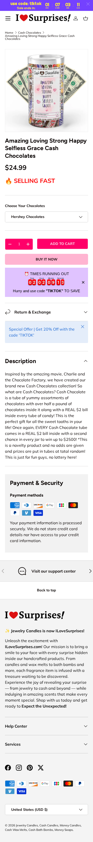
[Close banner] (83, 282)
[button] (86, 18)
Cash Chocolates (29, 32)
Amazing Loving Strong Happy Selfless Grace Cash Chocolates (40, 37)
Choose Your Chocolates (25, 206)
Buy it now (47, 259)
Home (9, 32)
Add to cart (62, 243)
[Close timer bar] (88, 4)
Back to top (46, 590)
